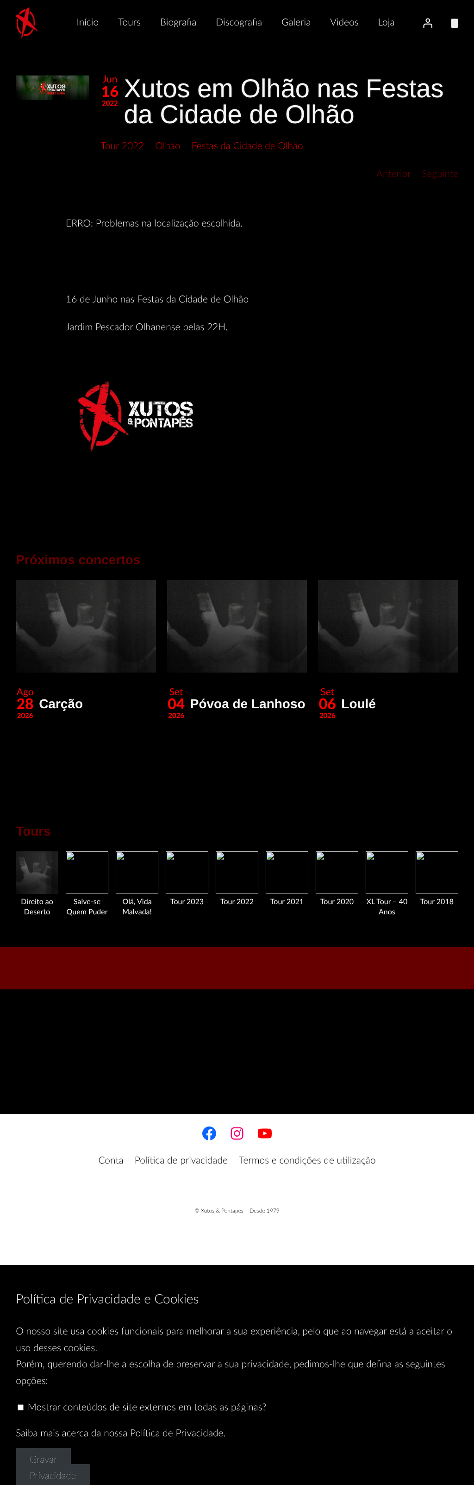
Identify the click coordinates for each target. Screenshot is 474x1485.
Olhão (167, 146)
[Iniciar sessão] (428, 23)
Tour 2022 (122, 146)
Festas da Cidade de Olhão (247, 146)
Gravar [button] (43, 1460)
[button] (52, 88)
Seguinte (440, 174)
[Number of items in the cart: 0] (454, 23)
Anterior (393, 174)
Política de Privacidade (177, 1434)
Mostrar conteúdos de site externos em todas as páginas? (145, 1408)
